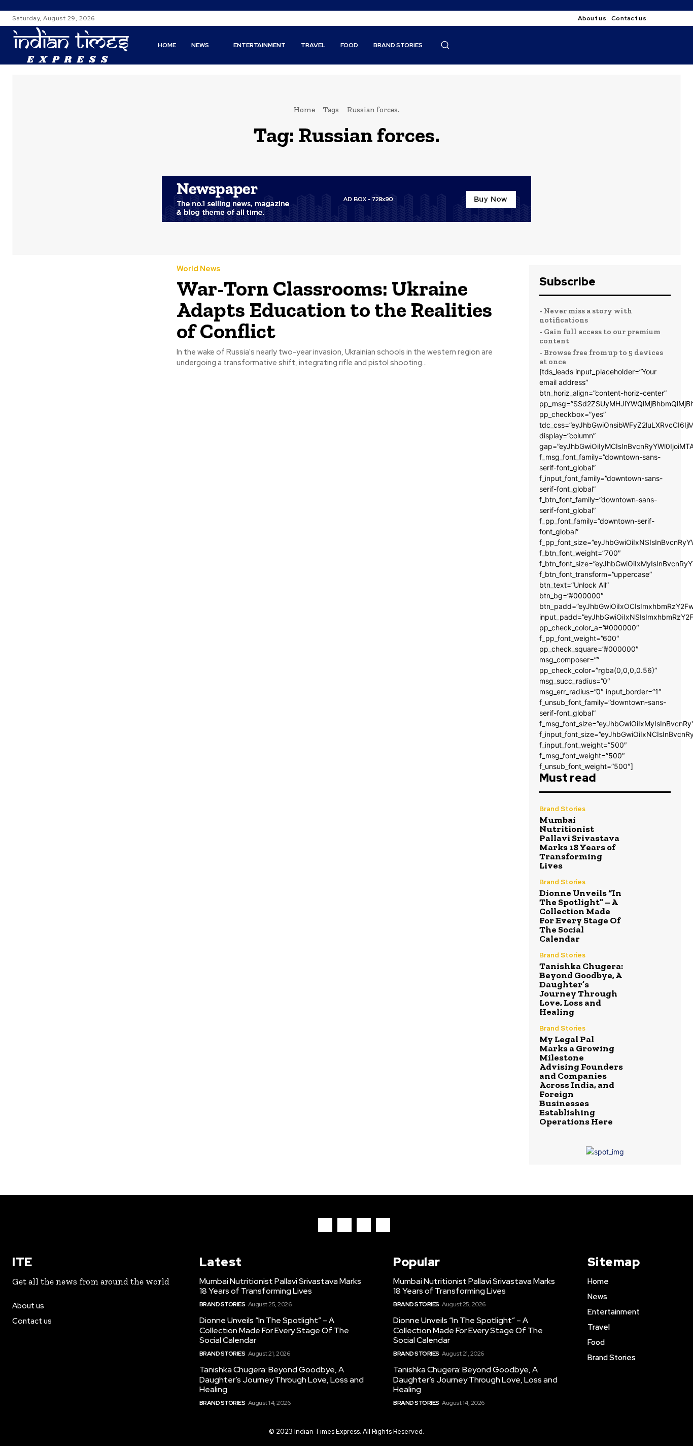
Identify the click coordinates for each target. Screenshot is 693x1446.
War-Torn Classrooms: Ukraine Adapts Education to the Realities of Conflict (334, 309)
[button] (444, 44)
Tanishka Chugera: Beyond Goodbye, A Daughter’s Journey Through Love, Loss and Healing (581, 988)
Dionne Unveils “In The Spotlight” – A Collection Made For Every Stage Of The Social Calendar (580, 915)
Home (304, 109)
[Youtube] (383, 1225)
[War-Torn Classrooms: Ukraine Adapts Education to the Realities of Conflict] (86, 313)
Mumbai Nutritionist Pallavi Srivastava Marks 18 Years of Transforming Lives (579, 842)
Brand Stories (562, 809)
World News (198, 269)
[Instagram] (675, 18)
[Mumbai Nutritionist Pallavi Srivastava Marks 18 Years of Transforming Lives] (651, 825)
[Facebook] (662, 18)
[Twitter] (364, 1225)
